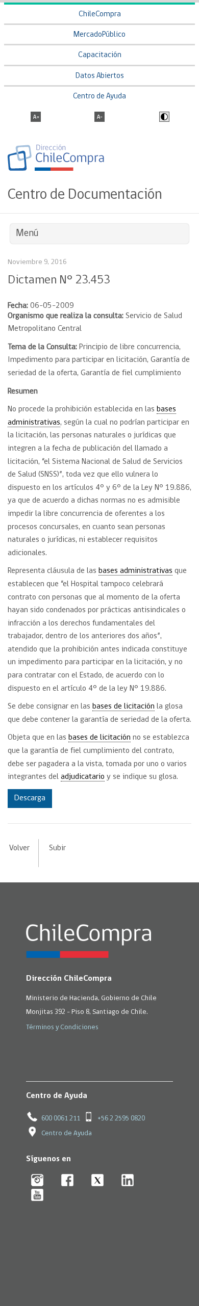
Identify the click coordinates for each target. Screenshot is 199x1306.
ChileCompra (100, 14)
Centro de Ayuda (99, 96)
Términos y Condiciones (62, 1027)
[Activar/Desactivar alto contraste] (163, 118)
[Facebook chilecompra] (67, 1180)
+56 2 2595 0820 (121, 1118)
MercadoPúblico (99, 35)
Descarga (29, 798)
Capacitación (99, 55)
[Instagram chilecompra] (37, 1180)
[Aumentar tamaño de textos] (35, 118)
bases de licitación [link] (123, 706)
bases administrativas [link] (135, 571)
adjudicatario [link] (83, 777)
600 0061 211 (60, 1118)
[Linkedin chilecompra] (127, 1180)
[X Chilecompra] (97, 1180)
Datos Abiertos (100, 76)
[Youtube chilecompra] (37, 1195)
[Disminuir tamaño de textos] (99, 118)
